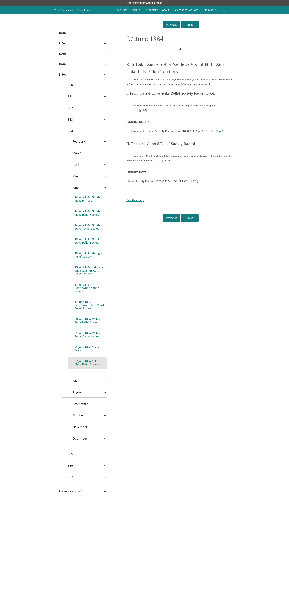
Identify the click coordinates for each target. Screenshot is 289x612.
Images (136, 10)
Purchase (210, 10)
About (165, 10)
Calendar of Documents (187, 10)
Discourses (121, 10)
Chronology (151, 10)
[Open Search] (223, 10)
